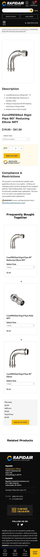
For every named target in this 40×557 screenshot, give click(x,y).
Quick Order (29, 16)
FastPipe (15, 29)
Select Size (7, 136)
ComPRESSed (23, 29)
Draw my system (15, 554)
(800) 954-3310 (17, 496)
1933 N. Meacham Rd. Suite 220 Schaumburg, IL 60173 (13, 470)
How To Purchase (25, 554)
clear (36, 10)
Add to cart (12, 156)
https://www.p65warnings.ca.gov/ (13, 203)
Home (4, 29)
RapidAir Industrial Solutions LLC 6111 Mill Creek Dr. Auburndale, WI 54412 (17, 482)
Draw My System (11, 16)
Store (9, 29)
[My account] (27, 3)
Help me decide (5, 554)
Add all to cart (20, 422)
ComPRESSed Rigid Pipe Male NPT (20, 316)
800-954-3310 (32, 23)
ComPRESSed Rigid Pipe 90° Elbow (19, 375)
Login (27, 5)
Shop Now (35, 553)
